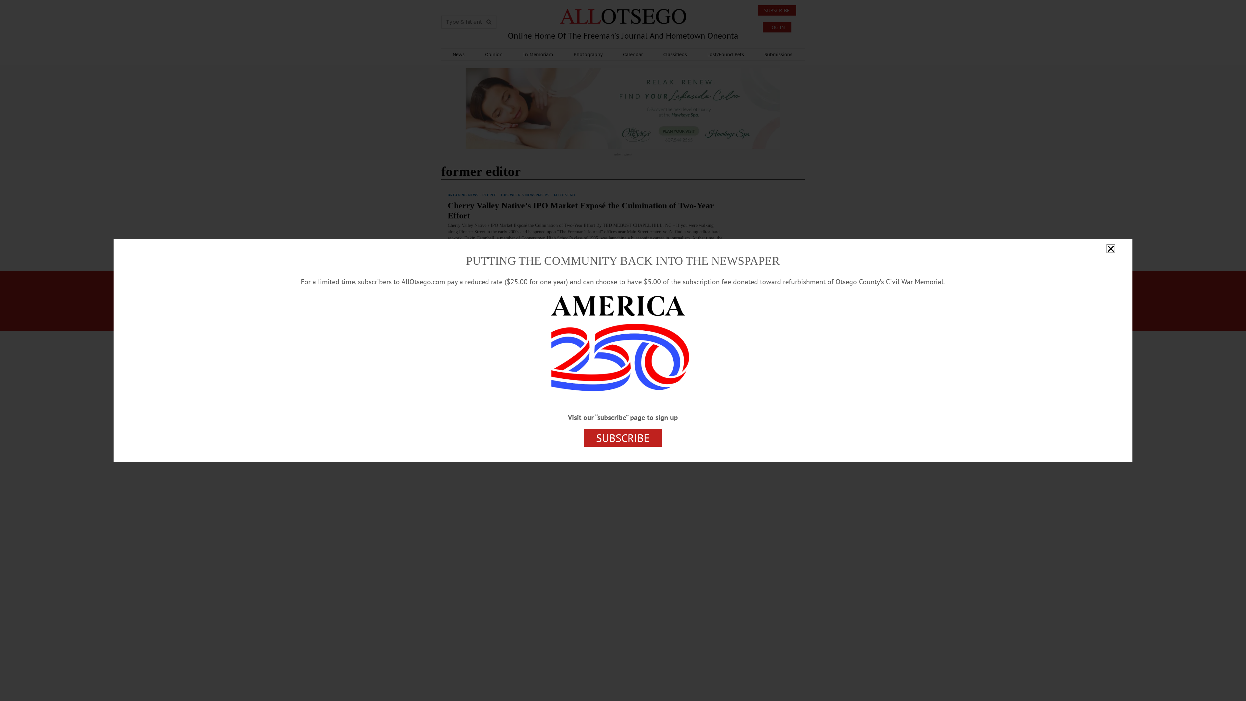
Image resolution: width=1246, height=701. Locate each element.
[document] (623, 350)
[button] (1110, 248)
